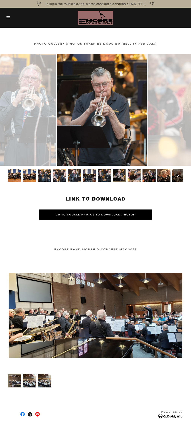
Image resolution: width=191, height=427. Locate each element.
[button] (9, 17)
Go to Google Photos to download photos (95, 214)
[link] (95, 17)
